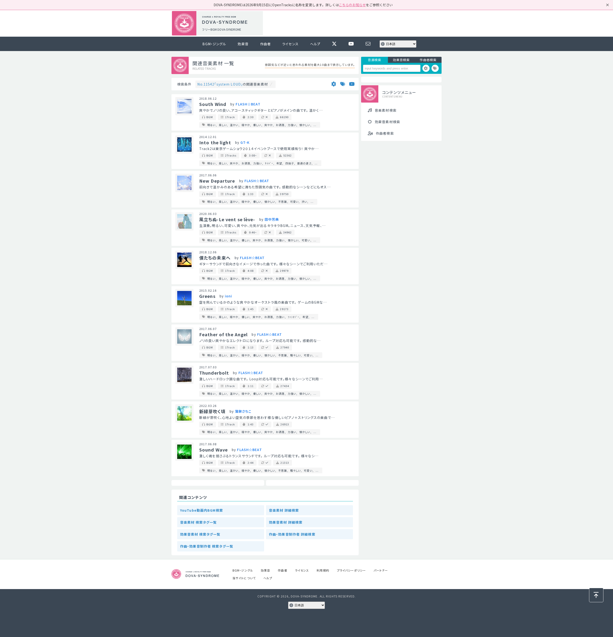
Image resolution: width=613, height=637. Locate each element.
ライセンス (290, 43)
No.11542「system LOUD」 (220, 84)
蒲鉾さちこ (243, 411)
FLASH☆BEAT (248, 104)
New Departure (217, 181)
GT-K (245, 142)
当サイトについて (244, 578)
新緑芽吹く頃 (212, 411)
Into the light (215, 142)
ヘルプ (315, 43)
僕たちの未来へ (215, 257)
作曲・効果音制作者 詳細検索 (292, 534)
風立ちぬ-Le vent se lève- (227, 219)
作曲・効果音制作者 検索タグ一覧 (206, 546)
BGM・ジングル (214, 43)
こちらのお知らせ (352, 4)
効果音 (243, 43)
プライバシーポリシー (351, 570)
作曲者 (265, 43)
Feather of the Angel (223, 334)
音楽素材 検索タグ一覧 (198, 522)
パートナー (381, 570)
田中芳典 (272, 219)
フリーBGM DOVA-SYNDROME (221, 29)
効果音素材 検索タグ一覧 (200, 534)
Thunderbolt (214, 373)
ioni (228, 296)
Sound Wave (213, 449)
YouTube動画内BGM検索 (201, 510)
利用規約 (323, 570)
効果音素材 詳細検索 (285, 522)
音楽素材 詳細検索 (284, 510)
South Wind (212, 104)
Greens (207, 296)
